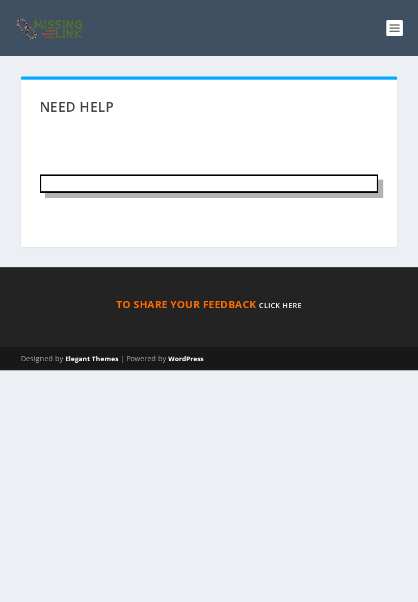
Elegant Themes (91, 358)
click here (280, 305)
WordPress (185, 358)
